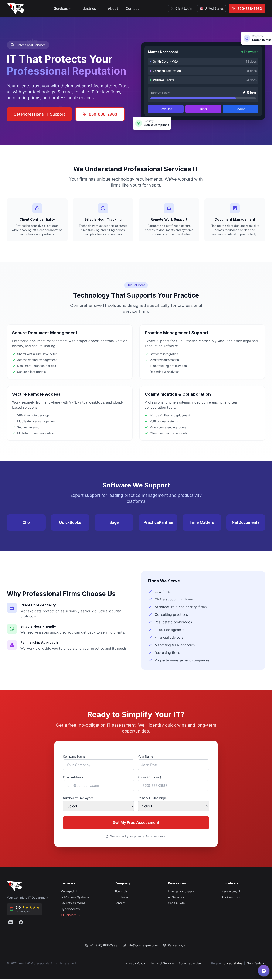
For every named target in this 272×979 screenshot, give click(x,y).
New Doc (165, 109)
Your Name (145, 756)
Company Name (74, 756)
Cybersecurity (70, 909)
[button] (264, 971)
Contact (132, 8)
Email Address (73, 777)
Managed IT (69, 891)
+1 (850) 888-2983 (104, 945)
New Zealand (256, 963)
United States (232, 963)
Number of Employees (78, 798)
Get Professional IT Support (39, 114)
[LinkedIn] (10, 922)
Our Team (121, 897)
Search (240, 109)
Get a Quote (176, 903)
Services (61, 8)
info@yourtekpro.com (143, 945)
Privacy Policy (135, 963)
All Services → (70, 915)
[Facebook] (21, 922)
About (113, 8)
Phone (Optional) (149, 777)
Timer (203, 109)
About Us (120, 891)
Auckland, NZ (231, 897)
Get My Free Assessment (136, 822)
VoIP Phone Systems (75, 897)
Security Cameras (73, 903)
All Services (176, 897)
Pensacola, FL (231, 891)
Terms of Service (162, 963)
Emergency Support (182, 891)
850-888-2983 (103, 114)
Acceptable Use (190, 963)
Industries (88, 8)
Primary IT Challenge (152, 798)
